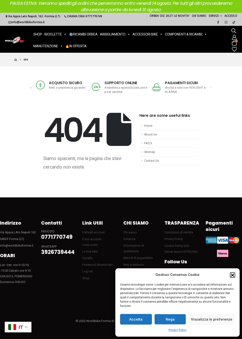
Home (148, 125)
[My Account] (234, 37)
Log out (87, 271)
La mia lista (90, 251)
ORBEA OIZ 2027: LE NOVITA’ (170, 16)
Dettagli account (93, 232)
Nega (170, 319)
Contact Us (151, 160)
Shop (86, 278)
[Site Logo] (14, 40)
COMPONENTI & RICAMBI (183, 34)
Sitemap (149, 152)
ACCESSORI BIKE (145, 34)
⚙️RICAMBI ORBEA (83, 34)
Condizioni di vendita (178, 232)
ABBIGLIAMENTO (112, 34)
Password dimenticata (97, 264)
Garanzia (129, 239)
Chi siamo (199, 16)
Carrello (87, 258)
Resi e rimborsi (133, 264)
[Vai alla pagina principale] (15, 60)
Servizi (214, 16)
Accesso (231, 16)
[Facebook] (218, 22)
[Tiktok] (233, 22)
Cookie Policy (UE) (177, 246)
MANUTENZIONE (45, 46)
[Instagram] (226, 22)
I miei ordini (90, 245)
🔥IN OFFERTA (75, 46)
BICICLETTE (53, 34)
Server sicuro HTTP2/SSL (181, 251)
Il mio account (91, 239)
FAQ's (148, 143)
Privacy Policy (177, 330)
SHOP (37, 34)
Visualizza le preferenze (211, 319)
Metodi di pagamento (138, 258)
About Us (150, 134)
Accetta (136, 319)
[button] (232, 275)
